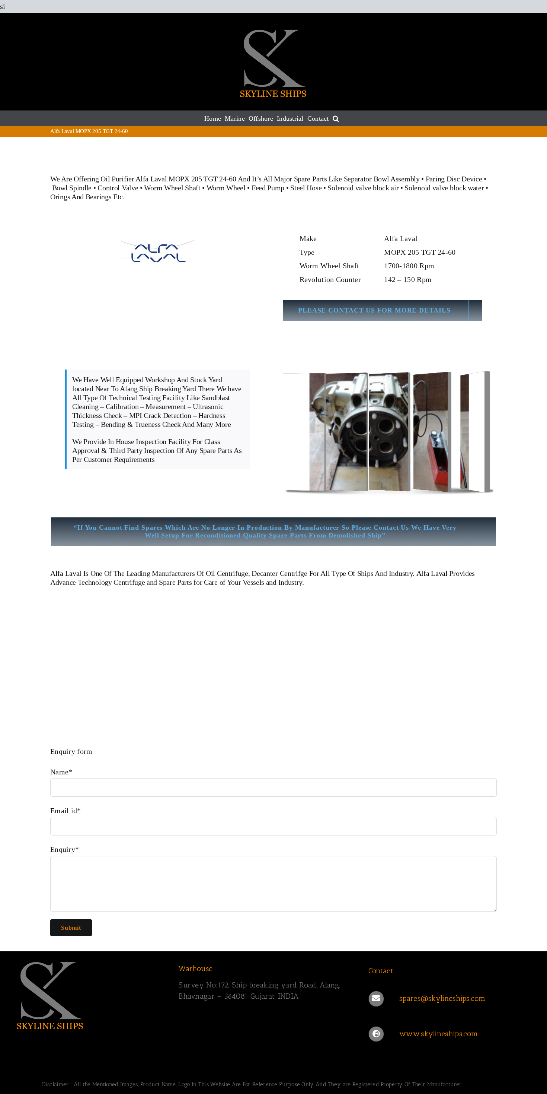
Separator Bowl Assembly (382, 179)
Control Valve (117, 188)
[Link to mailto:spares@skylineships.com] (376, 998)
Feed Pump (268, 188)
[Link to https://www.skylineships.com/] (376, 1034)
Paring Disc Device (454, 179)
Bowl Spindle (72, 188)
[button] (336, 118)
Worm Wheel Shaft (172, 188)
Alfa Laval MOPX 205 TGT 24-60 (185, 179)
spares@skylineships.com (442, 998)
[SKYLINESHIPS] (50, 961)
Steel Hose (306, 188)
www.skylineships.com (438, 1033)
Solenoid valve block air (363, 188)
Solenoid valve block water (444, 188)
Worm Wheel (226, 188)
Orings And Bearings (80, 197)
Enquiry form (71, 751)
